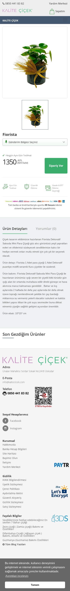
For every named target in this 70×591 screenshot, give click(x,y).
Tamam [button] (35, 584)
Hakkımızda (9, 444)
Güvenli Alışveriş (12, 497)
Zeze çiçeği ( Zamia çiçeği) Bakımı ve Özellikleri (23, 528)
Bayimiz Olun (10, 458)
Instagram (16, 428)
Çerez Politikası (11, 488)
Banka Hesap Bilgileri (15, 449)
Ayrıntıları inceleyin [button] (16, 576)
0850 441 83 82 (14, 3)
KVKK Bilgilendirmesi (14, 480)
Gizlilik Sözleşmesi (13, 502)
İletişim (7, 462)
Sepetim (60, 11)
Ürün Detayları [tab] (15, 228)
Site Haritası (9, 453)
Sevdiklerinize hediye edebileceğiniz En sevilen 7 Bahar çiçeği (25, 521)
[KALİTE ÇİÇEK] (65, 20)
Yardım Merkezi (58, 3)
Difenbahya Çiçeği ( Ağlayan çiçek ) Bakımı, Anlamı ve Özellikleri (22, 534)
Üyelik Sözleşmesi (13, 484)
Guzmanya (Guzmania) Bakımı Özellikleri (26, 540)
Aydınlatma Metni (13, 493)
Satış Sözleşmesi (12, 506)
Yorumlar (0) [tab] (46, 228)
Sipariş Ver (56, 166)
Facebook (15, 420)
